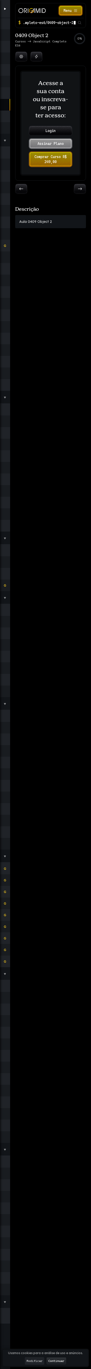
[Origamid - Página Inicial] (32, 10)
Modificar (34, 1361)
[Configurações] (21, 56)
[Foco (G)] (36, 56)
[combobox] (49, 22)
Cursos (21, 41)
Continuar (56, 1361)
